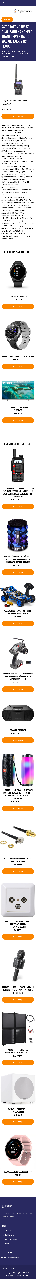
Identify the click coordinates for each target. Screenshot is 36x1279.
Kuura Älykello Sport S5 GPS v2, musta (18, 356)
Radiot (24, 101)
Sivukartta (26, 1275)
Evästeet (26, 1272)
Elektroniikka (16, 101)
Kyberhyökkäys (11, 1239)
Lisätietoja (18, 116)
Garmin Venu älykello (18, 296)
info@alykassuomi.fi (8, 3)
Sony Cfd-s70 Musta (18, 730)
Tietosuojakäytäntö (13, 1275)
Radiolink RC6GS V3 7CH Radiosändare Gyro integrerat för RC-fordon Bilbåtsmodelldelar (18, 676)
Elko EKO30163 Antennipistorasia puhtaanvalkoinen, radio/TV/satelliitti (18, 924)
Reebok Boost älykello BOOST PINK (18, 1172)
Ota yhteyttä (16, 1272)
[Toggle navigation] (4, 11)
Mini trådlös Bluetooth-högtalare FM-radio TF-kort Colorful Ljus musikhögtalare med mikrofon (18, 559)
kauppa (7, 19)
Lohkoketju (9, 1235)
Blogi (7, 1243)
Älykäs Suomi (10, 1231)
